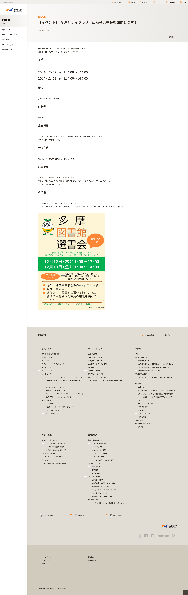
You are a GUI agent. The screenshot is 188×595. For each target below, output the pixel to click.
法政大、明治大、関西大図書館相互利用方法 (153, 367)
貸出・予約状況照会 (95, 357)
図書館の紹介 (7, 50)
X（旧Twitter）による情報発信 (103, 460)
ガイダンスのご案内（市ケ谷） (56, 443)
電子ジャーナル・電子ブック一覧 (53, 364)
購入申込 (91, 367)
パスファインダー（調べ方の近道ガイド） (60, 407)
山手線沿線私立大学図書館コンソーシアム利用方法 (155, 364)
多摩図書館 (82, 515)
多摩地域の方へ (143, 407)
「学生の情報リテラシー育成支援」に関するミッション (111, 503)
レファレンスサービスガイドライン (104, 490)
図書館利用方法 (143, 361)
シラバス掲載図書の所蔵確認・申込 (54, 463)
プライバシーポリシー (49, 560)
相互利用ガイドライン (99, 493)
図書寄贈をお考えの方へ (143, 423)
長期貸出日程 (139, 420)
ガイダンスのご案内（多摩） (55, 447)
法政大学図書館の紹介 (99, 443)
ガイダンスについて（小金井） (56, 450)
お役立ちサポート (48, 400)
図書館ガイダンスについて (51, 440)
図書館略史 (96, 466)
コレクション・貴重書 (99, 453)
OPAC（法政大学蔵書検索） (51, 354)
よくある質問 (149, 335)
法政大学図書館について (96, 440)
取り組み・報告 (93, 500)
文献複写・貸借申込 (95, 361)
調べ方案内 (49, 404)
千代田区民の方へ (144, 413)
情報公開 (45, 564)
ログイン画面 (92, 354)
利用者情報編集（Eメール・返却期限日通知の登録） (106, 380)
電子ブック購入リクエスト (97, 377)
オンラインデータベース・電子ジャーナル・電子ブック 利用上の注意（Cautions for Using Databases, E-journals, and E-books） (65, 380)
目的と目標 (96, 473)
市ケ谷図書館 (48, 515)
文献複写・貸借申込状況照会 (98, 364)
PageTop (185, 592)
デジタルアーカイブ (48, 370)
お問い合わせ (167, 335)
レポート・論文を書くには (55, 410)
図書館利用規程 (97, 480)
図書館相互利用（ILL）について (57, 390)
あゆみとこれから (94, 463)
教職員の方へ (92, 560)
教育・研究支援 (8, 45)
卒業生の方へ (143, 387)
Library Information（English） (150, 370)
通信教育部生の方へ (141, 374)
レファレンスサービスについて (56, 387)
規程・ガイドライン (95, 476)
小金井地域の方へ (144, 410)
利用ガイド (138, 354)
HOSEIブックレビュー (99, 447)
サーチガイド (46, 374)
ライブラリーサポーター (100, 457)
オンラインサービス (9, 35)
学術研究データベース (49, 460)
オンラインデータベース (50, 361)
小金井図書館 (117, 515)
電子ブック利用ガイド (95, 374)
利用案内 (5, 40)
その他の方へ (143, 417)
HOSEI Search (47, 357)
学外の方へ (138, 384)
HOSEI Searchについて (54, 413)
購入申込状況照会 (94, 370)
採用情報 (91, 557)
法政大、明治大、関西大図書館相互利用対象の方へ (155, 394)
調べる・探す (7, 30)
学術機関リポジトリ (49, 367)
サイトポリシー (47, 557)
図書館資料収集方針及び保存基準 (103, 483)
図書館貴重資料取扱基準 (100, 486)
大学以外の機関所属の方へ (147, 404)
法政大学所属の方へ (141, 357)
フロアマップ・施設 (99, 450)
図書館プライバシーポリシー (102, 496)
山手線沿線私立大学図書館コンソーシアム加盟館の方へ (157, 390)
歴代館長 (95, 470)
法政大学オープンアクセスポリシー (54, 457)
